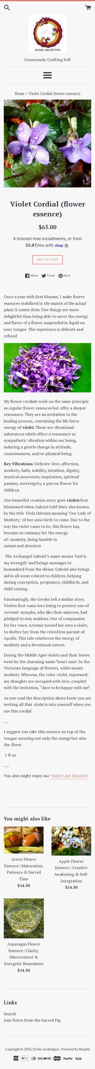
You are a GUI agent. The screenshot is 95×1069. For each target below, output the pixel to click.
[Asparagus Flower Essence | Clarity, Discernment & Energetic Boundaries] (24, 918)
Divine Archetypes (46, 1049)
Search (10, 1014)
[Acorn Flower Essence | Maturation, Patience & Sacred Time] (24, 840)
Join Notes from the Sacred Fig (32, 1020)
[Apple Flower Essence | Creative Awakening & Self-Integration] (71, 841)
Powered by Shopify (75, 1049)
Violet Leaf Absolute (69, 775)
